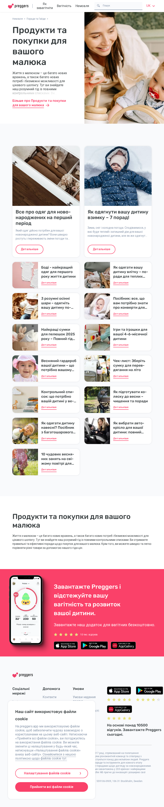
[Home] (18, 6)
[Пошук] (98, 5)
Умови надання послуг (84, 699)
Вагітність (64, 6)
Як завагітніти (45, 6)
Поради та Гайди (36, 18)
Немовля (82, 6)
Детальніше (29, 249)
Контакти (49, 697)
